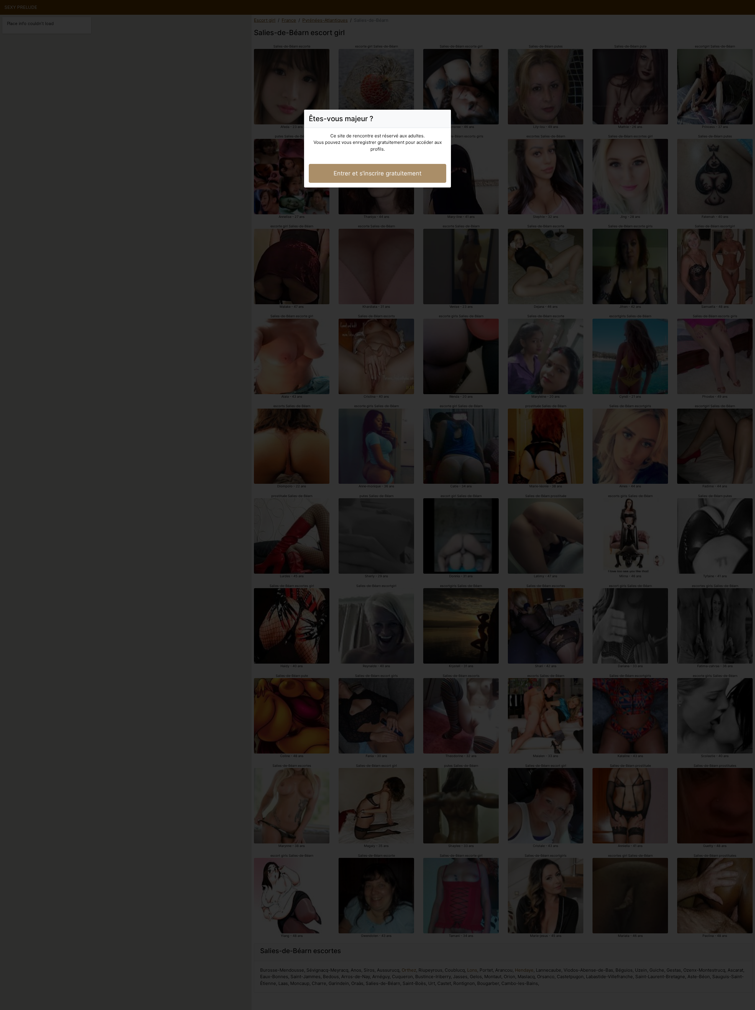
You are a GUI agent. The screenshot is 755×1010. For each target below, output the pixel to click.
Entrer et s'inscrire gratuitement (377, 173)
